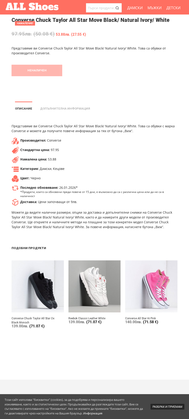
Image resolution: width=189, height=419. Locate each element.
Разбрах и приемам (167, 406)
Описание (23, 108)
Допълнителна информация (65, 108)
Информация (92, 413)
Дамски (135, 7)
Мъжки (155, 7)
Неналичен (37, 70)
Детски (173, 7)
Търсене (117, 7)
